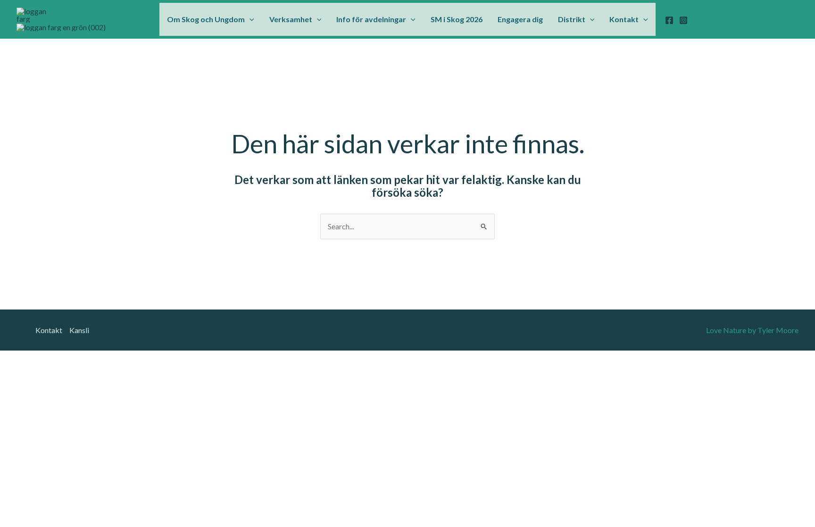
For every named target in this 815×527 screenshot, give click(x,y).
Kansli (79, 330)
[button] (249, 19)
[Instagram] (683, 20)
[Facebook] (669, 20)
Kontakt (48, 330)
